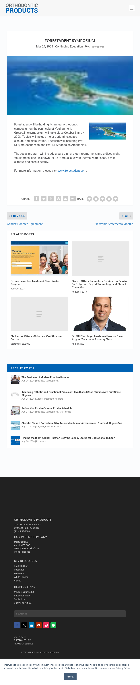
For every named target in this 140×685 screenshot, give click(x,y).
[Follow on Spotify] (53, 625)
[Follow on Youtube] (39, 625)
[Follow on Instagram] (46, 625)
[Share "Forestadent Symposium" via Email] (65, 198)
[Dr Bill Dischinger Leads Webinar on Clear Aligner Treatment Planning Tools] (100, 314)
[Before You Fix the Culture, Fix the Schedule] (15, 410)
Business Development (47, 380)
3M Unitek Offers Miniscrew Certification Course (36, 338)
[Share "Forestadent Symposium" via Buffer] (58, 198)
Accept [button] (70, 676)
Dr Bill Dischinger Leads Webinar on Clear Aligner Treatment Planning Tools (97, 338)
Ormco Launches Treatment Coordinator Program (35, 282)
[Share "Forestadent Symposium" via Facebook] (36, 198)
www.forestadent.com (72, 170)
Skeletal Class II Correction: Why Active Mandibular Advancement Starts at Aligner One (72, 423)
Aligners (59, 399)
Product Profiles (53, 426)
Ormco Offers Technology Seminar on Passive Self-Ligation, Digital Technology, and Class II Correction (99, 284)
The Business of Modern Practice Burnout (46, 377)
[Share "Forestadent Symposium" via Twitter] (43, 198)
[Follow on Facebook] (17, 625)
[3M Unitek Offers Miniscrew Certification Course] (39, 314)
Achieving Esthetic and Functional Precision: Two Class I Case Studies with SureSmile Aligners (71, 394)
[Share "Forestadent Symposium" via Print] (73, 198)
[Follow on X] (24, 625)
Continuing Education (69, 46)
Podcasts (41, 441)
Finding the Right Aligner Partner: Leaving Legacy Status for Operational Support (68, 437)
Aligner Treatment (45, 399)
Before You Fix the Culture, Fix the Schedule (47, 408)
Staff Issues (65, 412)
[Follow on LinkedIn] (31, 625)
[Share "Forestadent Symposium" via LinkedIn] (51, 198)
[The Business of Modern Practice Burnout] (15, 379)
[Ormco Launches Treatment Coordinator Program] (39, 258)
